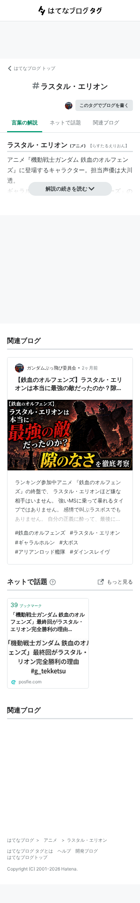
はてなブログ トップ (34, 68)
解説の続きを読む (66, 188)
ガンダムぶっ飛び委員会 (51, 368)
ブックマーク (26, 605)
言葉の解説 (25, 122)
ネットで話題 (65, 122)
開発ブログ (86, 851)
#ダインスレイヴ (90, 551)
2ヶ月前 (90, 368)
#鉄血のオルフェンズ (40, 532)
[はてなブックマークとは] (53, 581)
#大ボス (68, 542)
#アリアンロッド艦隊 (40, 551)
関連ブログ (106, 122)
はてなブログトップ (27, 857)
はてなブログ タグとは (30, 851)
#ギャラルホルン (35, 542)
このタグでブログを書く (104, 105)
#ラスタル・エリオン (95, 532)
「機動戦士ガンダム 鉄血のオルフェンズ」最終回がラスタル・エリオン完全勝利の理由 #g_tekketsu (47, 622)
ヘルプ (64, 851)
